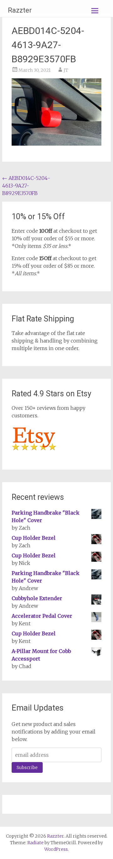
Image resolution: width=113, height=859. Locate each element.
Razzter (20, 10)
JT (66, 70)
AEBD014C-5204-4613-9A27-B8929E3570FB (26, 185)
